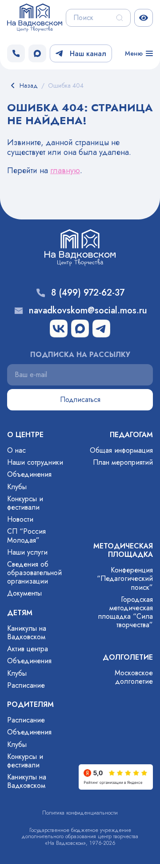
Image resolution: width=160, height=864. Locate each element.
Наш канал (88, 54)
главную (65, 170)
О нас (16, 450)
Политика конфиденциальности (80, 813)
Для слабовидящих (143, 17)
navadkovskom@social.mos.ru (88, 310)
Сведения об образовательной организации (34, 572)
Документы (24, 593)
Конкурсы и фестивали (25, 503)
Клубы (17, 487)
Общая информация (121, 450)
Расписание (26, 685)
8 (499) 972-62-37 (87, 293)
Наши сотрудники (35, 462)
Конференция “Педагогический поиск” (125, 578)
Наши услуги (27, 552)
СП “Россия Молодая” (26, 535)
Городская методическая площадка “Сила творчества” (125, 612)
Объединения (29, 474)
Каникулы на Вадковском (26, 632)
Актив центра (27, 649)
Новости (20, 519)
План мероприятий (123, 462)
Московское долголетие (134, 677)
